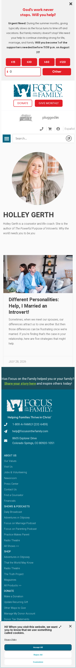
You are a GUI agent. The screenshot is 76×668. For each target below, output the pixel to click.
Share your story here (20, 383)
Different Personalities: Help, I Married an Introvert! (34, 306)
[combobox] (38, 138)
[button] (7, 138)
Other (56, 71)
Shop (7, 551)
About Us (10, 455)
